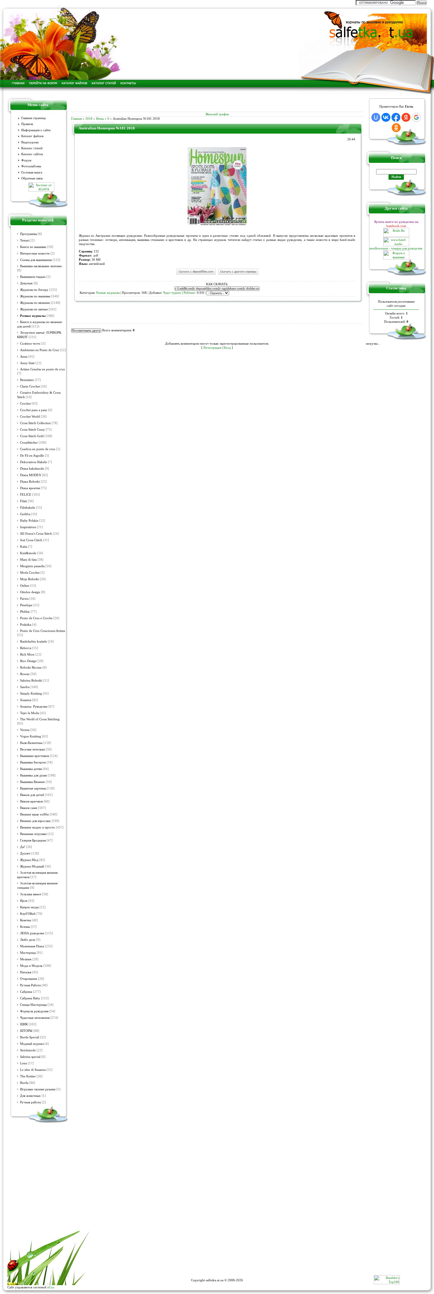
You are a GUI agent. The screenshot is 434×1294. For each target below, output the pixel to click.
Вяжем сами (28, 808)
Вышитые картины (33, 788)
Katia (23, 546)
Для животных (30, 1095)
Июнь (100, 118)
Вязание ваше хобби (34, 814)
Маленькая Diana (32, 946)
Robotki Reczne (31, 667)
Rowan (25, 674)
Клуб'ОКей (27, 913)
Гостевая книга (31, 172)
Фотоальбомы (31, 166)
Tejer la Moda (29, 713)
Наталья (25, 972)
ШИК (24, 1024)
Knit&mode (28, 553)
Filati (23, 501)
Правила (27, 124)
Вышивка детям (31, 769)
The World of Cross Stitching (40, 719)
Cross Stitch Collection (35, 423)
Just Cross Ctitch (31, 540)
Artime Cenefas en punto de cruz (42, 369)
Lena (23, 1063)
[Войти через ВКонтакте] (385, 117)
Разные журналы (33, 315)
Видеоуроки (30, 142)
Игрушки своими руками (38, 1089)
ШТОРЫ (26, 1030)
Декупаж (26, 283)
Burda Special (29, 1037)
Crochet (25, 403)
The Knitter (28, 1076)
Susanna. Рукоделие (34, 706)
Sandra (25, 687)
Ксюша (25, 926)
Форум (26, 160)
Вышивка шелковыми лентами (41, 266)
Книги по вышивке (33, 247)
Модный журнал (32, 1043)
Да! (22, 847)
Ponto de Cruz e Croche (36, 618)
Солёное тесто (30, 343)
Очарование (28, 978)
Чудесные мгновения (35, 1017)
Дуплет (25, 853)
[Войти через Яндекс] (406, 117)
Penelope (26, 605)
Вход (227, 347)
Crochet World (30, 416)
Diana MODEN (30, 475)
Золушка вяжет (30, 894)
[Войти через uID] (375, 117)
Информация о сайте (36, 130)
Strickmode (28, 1050)
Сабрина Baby (30, 998)
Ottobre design (30, 592)
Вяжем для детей (32, 795)
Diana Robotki (30, 481)
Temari (25, 240)
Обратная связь (32, 178)
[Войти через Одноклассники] (396, 127)
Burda (24, 1082)
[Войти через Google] (416, 117)
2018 (88, 118)
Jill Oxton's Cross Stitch (36, 533)
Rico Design (28, 661)
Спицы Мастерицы (33, 1004)
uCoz (50, 1287)
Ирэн (23, 900)
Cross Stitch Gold (32, 436)
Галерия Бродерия (33, 840)
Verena (25, 730)
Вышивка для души (33, 775)
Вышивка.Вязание (32, 782)
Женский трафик (217, 114)
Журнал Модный (32, 866)
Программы (28, 234)
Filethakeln (27, 507)
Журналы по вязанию (35, 302)
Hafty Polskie (29, 520)
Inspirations (28, 527)
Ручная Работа (30, 985)
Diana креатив (30, 488)
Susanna (25, 700)
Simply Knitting (31, 693)
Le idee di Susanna (33, 1069)
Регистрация (212, 347)
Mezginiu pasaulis (32, 566)
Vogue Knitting (30, 736)
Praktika (25, 624)
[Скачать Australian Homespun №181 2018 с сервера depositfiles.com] (195, 274)
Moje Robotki (29, 579)
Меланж (26, 959)
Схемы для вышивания (36, 260)
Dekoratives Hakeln (33, 462)
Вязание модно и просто (37, 827)
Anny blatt (27, 363)
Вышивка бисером (33, 762)
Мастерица (28, 952)
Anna (23, 356)
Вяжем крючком (31, 801)
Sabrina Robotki (31, 680)
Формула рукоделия (34, 1011)
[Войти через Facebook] (395, 117)
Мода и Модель (31, 965)
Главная (76, 118)
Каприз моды (29, 907)
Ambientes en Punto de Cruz (39, 350)
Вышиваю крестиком (34, 756)
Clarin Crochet (30, 386)
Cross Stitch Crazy (32, 429)
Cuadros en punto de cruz (37, 449)
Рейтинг (189, 292)
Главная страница (33, 118)
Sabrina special (30, 1056)
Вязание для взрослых (35, 821)
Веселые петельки (32, 749)
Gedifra (25, 514)
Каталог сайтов (32, 154)
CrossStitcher (29, 442)
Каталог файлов (32, 136)
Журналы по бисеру (34, 289)
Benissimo (27, 380)
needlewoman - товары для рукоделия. (396, 248)
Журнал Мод (29, 860)
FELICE (25, 494)
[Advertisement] (217, 103)
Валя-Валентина (31, 743)
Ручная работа (30, 1102)
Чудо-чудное (172, 292)
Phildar (25, 611)
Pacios (24, 598)
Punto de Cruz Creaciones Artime (42, 631)
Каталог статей (32, 148)
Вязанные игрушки (33, 834)
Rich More (27, 654)
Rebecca (25, 648)
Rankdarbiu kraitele (33, 641)
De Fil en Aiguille (32, 455)
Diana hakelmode (32, 468)
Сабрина (26, 991)
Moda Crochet (30, 572)
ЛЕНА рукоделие (32, 933)
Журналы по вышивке (35, 296)
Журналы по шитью (34, 309)
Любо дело (27, 939)
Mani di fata (28, 559)
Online (24, 585)
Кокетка (25, 920)
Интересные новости (35, 253)
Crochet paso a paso (33, 410)
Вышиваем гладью (32, 276)
